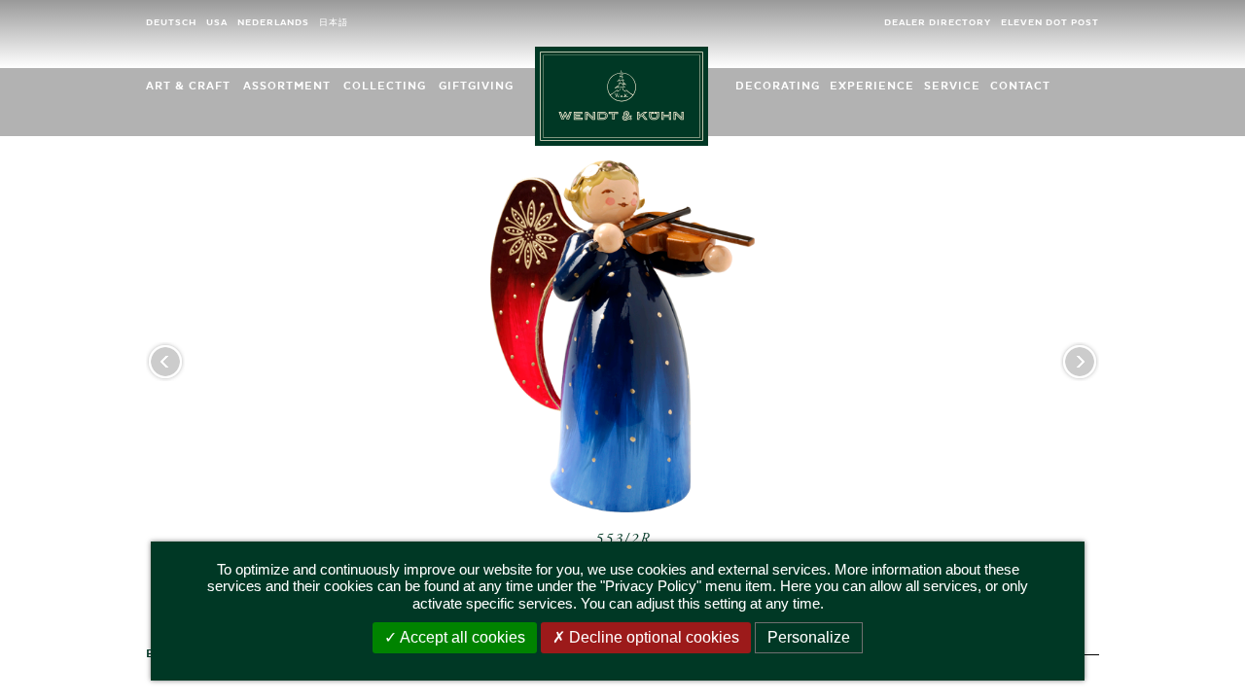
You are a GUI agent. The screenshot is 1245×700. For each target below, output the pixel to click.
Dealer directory (937, 23)
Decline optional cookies (652, 637)
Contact (1020, 86)
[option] (622, 385)
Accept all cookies (461, 637)
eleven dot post (1050, 23)
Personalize (808, 637)
